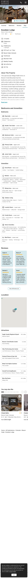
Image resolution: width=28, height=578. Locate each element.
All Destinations (10, 430)
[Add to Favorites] (25, 7)
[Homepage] (5, 2)
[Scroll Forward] (25, 392)
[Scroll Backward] (22, 392)
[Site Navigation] (25, 2)
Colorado (10, 32)
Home (3, 430)
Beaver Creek (4, 32)
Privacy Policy (12, 571)
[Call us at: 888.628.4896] (21, 2)
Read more (4, 102)
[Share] (21, 7)
